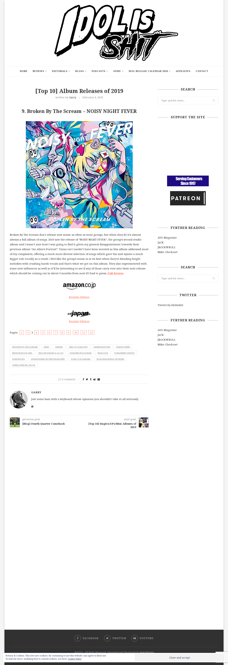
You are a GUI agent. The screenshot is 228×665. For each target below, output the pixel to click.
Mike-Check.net (168, 252)
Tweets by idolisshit (170, 305)
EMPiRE (59, 346)
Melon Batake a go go (50, 353)
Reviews (38, 71)
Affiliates (183, 71)
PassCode (102, 353)
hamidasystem (102, 346)
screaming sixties (124, 353)
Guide (117, 71)
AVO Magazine (167, 237)
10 (75, 332)
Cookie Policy (75, 658)
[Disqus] (79, 476)
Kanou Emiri (123, 346)
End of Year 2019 (78, 346)
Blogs (79, 71)
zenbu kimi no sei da (23, 365)
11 (83, 332)
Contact (202, 71)
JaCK (161, 242)
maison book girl (22, 353)
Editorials (60, 71)
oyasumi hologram (80, 353)
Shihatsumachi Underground (48, 359)
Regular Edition (79, 297)
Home (23, 71)
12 (91, 332)
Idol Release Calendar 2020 (148, 71)
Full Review (116, 273)
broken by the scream (25, 346)
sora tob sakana (80, 359)
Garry (72, 97)
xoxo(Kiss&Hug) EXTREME (110, 359)
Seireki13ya (18, 359)
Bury (46, 346)
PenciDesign (147, 652)
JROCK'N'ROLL (167, 247)
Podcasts (98, 71)
